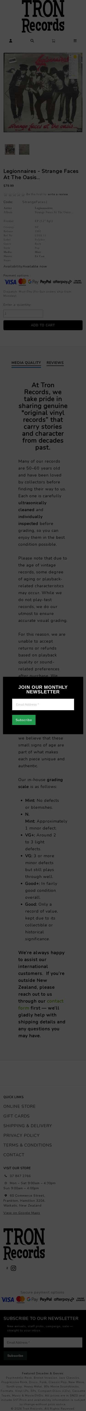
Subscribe (24, 720)
